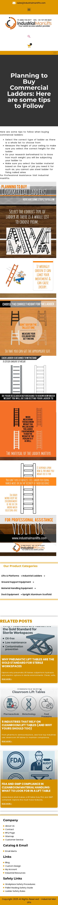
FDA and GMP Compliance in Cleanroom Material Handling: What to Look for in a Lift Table (26, 787)
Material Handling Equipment (17, 588)
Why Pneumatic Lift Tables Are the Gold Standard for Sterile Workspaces (28, 662)
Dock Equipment (10, 594)
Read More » (7, 679)
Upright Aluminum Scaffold (37, 594)
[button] (29, 9)
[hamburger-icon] (55, 53)
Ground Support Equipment (16, 582)
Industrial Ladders (32, 575)
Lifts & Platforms (10, 575)
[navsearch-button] (29, 36)
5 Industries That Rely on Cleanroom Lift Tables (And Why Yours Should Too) (27, 725)
